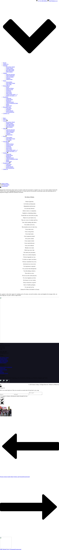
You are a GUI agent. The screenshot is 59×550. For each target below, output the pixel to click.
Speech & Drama (10, 88)
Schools (5, 65)
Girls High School (10, 69)
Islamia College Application (6, 367)
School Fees (2, 368)
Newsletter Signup (4, 373)
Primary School (9, 68)
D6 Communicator (10, 112)
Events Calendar (9, 110)
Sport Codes (8, 84)
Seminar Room (9, 99)
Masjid (7, 104)
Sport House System (10, 83)
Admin (5, 73)
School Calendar (3, 369)
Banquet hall (9, 105)
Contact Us (6, 113)
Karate (7, 87)
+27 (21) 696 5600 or (43, 0)
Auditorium (8, 98)
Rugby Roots (9, 93)
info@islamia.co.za (53, 0)
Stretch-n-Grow (9, 89)
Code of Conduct (10, 76)
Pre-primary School (10, 66)
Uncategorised (5, 186)
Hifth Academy (9, 71)
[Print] (0, 187)
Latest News (8, 108)
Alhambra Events (10, 102)
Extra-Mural (6, 85)
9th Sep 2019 (6, 184)
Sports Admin (9, 82)
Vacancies (8, 78)
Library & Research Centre (12, 103)
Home (4, 62)
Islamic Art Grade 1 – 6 (11, 95)
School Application (10, 75)
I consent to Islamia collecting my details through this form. (15, 396)
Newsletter (8, 109)
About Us (5, 64)
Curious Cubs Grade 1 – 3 (11, 94)
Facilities (5, 97)
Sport (4, 80)
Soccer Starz (9, 92)
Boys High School (10, 70)
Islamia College (5, 183)
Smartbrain (8, 90)
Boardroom (8, 100)
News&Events (7, 107)
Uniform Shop (9, 79)
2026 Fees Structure (10, 74)
